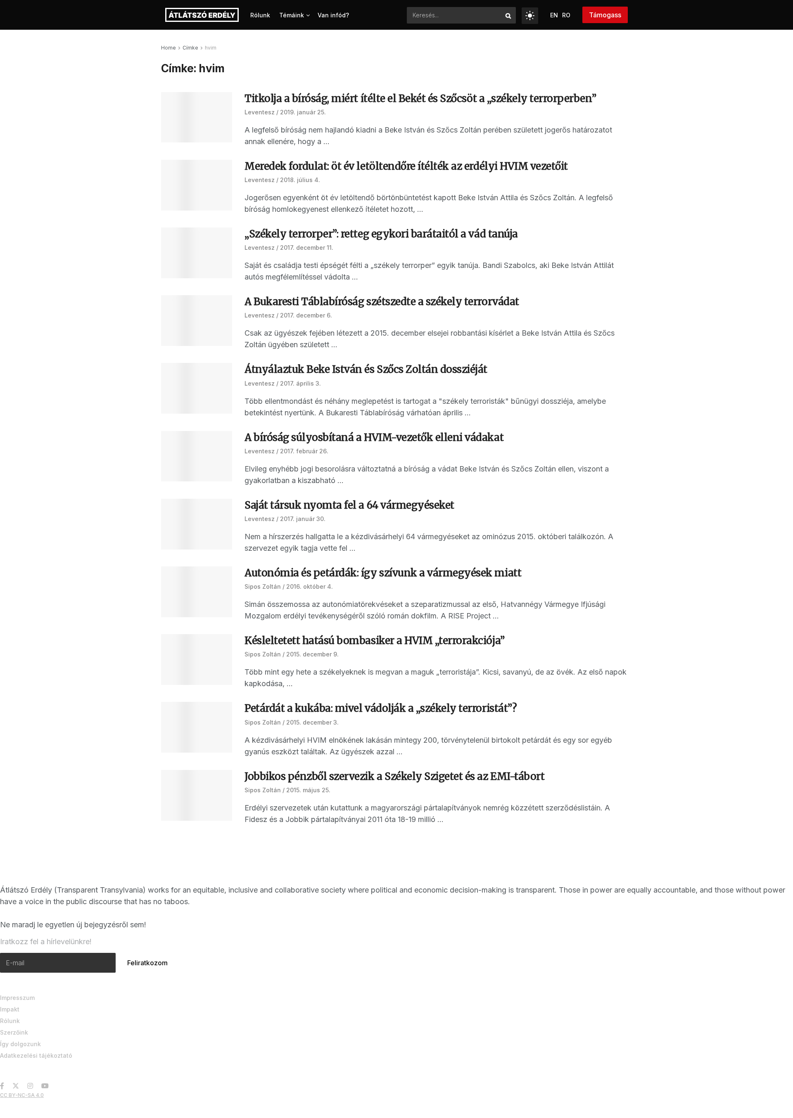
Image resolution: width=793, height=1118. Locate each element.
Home (168, 48)
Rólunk (260, 15)
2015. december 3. (312, 722)
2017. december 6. (306, 315)
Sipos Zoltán (263, 586)
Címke (190, 48)
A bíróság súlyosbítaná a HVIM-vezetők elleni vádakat (374, 437)
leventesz (260, 112)
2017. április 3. (300, 383)
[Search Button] (508, 15)
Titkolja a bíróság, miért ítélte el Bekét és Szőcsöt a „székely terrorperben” (420, 98)
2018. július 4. (300, 179)
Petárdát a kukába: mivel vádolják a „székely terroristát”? (381, 708)
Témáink (291, 15)
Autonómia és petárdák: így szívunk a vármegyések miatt (383, 572)
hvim (210, 48)
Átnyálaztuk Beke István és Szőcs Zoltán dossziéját (366, 369)
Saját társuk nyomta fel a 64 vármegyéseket (349, 505)
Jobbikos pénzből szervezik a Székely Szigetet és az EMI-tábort (394, 776)
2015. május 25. (308, 789)
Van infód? (333, 15)
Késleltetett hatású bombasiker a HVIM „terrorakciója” (375, 640)
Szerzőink (14, 1032)
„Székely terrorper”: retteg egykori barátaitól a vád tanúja (381, 233)
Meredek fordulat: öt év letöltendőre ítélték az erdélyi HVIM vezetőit (406, 166)
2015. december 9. (312, 654)
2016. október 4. (309, 586)
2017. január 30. (302, 518)
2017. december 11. (306, 247)
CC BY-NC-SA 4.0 (22, 1095)
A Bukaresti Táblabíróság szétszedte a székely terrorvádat (382, 301)
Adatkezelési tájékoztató (36, 1055)
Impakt (9, 1009)
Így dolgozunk (20, 1043)
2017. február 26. (304, 451)
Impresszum (17, 997)
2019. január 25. (303, 112)
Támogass (605, 15)
